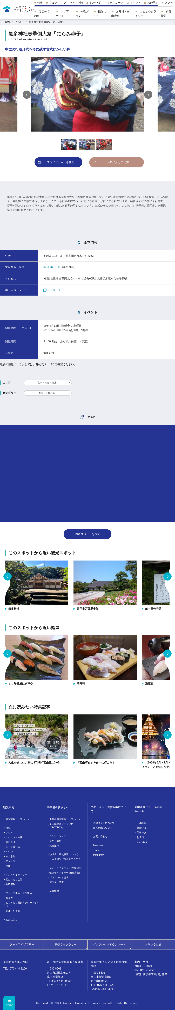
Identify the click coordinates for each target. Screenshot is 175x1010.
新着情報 (166, 13)
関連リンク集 (13, 911)
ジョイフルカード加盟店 (19, 893)
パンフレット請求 (59, 877)
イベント (20, 22)
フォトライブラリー (22, 944)
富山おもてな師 (14, 879)
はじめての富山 (42, 13)
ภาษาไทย (142, 842)
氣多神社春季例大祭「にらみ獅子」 (48, 22)
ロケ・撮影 (55, 841)
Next (148, 95)
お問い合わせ (100, 836)
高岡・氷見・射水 (47, 382)
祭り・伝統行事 (47, 393)
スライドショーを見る (60, 162)
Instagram (98, 854)
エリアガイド (62, 13)
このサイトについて (104, 823)
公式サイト (54, 290)
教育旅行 (54, 845)
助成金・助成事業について (63, 854)
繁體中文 (141, 827)
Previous (27, 95)
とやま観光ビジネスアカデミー (66, 859)
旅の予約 (10, 856)
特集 (8, 827)
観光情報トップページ (18, 819)
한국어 (140, 837)
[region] (103, 3)
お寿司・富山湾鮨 (120, 13)
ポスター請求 (56, 882)
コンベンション (57, 836)
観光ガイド (99, 13)
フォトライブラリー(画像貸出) (65, 867)
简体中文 (141, 832)
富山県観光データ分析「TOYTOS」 (61, 825)
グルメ (9, 832)
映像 (8, 866)
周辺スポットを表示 (87, 534)
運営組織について (102, 827)
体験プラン (82, 13)
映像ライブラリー (66, 944)
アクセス (10, 861)
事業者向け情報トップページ (64, 819)
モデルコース (13, 846)
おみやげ (10, 842)
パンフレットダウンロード (109, 944)
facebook (98, 845)
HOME (7, 22)
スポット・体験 (14, 837)
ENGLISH (142, 823)
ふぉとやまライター (145, 13)
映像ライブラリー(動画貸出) (64, 872)
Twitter (96, 850)
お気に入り (12, 919)
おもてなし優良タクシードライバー (22, 904)
